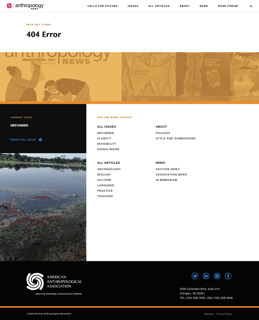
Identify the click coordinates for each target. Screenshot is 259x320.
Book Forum (228, 6)
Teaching (105, 196)
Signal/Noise (108, 149)
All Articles (159, 6)
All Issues (106, 126)
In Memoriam (166, 180)
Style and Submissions (176, 138)
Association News (171, 174)
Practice (105, 191)
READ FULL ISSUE (23, 139)
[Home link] (54, 284)
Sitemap (208, 314)
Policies (163, 133)
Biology (104, 174)
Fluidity (104, 138)
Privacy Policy (224, 314)
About (185, 6)
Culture (104, 180)
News (204, 6)
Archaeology (109, 169)
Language (105, 185)
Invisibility (106, 144)
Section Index (168, 169)
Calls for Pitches (103, 6)
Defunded (105, 133)
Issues (133, 6)
